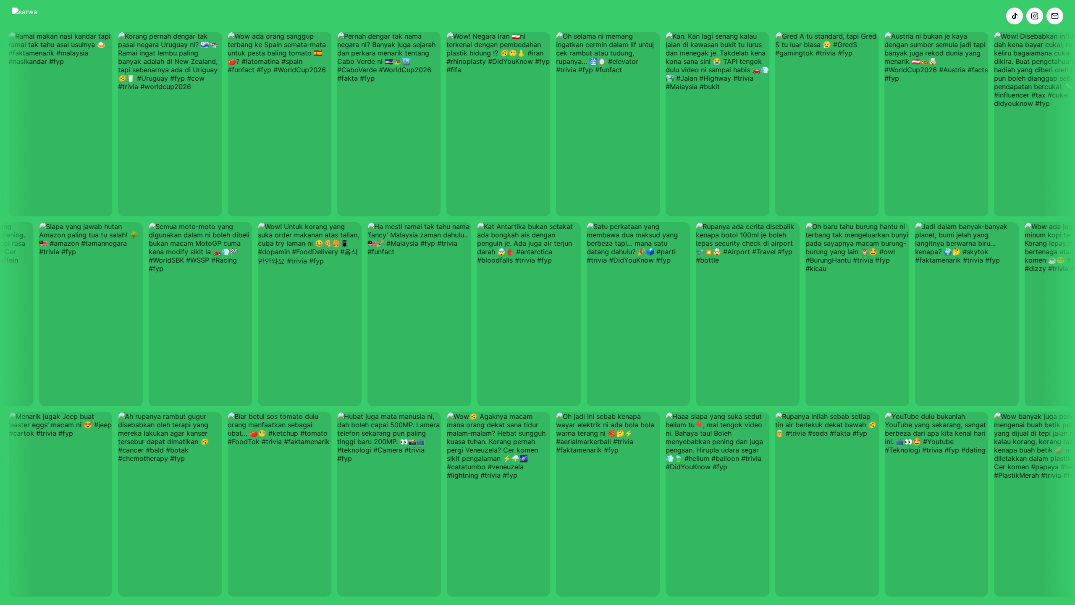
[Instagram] (1034, 16)
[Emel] (1054, 16)
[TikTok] (1014, 16)
